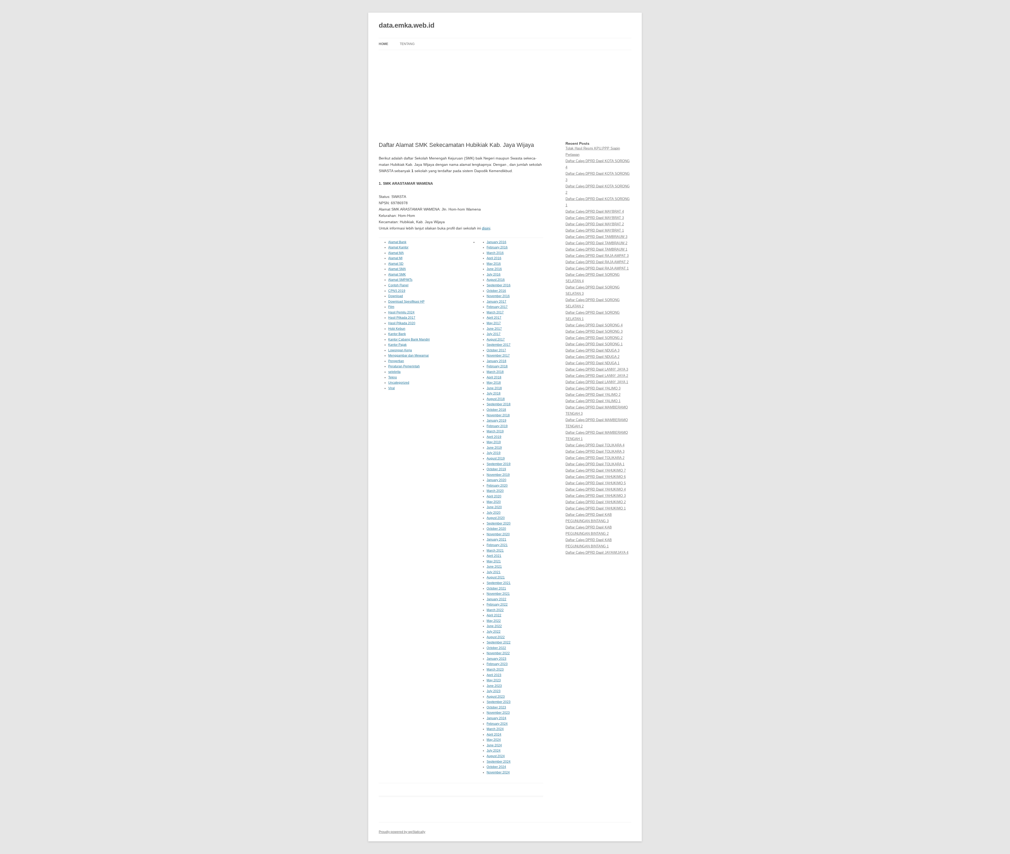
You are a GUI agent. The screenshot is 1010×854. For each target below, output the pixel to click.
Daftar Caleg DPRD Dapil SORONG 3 (594, 331)
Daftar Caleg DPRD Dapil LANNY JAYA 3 (596, 369)
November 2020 (498, 534)
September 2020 (499, 523)
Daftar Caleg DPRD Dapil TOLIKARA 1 (594, 464)
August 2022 (496, 637)
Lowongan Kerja (400, 350)
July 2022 (494, 631)
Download (395, 296)
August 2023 (496, 696)
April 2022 (494, 615)
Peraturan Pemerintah (404, 366)
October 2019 (496, 469)
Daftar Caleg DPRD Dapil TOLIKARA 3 (594, 451)
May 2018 (494, 382)
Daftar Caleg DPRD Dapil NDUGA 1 (592, 363)
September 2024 (499, 761)
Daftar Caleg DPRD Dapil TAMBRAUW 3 (596, 237)
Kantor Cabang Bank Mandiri (409, 339)
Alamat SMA (397, 269)
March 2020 (495, 491)
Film (391, 307)
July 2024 (494, 750)
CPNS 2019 (396, 291)
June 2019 (494, 448)
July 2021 (494, 572)
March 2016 (495, 253)
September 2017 (499, 345)
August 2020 (496, 518)
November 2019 (498, 475)
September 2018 (499, 404)
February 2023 (497, 664)
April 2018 (494, 377)
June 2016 (494, 269)
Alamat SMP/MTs (400, 280)
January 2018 (496, 361)
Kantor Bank (397, 334)
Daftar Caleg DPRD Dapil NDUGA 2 (592, 357)
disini (486, 228)
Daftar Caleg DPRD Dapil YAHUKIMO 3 (595, 496)
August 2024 (496, 756)
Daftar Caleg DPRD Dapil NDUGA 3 (592, 350)
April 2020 (494, 496)
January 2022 (496, 599)
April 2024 (494, 734)
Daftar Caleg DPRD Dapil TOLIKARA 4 (594, 445)
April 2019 (494, 437)
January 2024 (496, 718)
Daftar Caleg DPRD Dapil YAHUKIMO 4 (595, 489)
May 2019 (494, 442)
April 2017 (494, 317)
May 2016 (494, 264)
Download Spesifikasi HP (406, 301)
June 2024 (494, 745)
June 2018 (494, 388)
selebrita (394, 372)
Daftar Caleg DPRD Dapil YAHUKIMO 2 (595, 502)
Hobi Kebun (396, 329)
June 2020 (494, 507)
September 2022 (499, 642)
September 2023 (499, 702)
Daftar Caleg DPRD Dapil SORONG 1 (594, 344)
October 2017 (496, 350)
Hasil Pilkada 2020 (401, 323)
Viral (391, 388)
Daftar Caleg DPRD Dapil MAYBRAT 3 (594, 218)
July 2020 (494, 513)
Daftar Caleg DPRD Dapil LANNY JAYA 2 (596, 376)
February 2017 (497, 307)
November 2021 (498, 594)
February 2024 (497, 724)
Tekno (392, 377)
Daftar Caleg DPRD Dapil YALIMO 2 (592, 395)
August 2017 (496, 339)
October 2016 (496, 291)
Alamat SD (395, 264)
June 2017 (494, 329)
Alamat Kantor (398, 247)
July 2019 (494, 453)
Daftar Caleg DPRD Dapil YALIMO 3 (592, 388)
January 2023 (496, 659)
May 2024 (494, 740)
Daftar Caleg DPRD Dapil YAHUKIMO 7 (595, 470)
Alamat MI (395, 258)
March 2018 (495, 372)
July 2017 (494, 334)
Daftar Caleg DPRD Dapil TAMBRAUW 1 (596, 249)
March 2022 (495, 610)
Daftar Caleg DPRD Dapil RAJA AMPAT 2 (597, 262)
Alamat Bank (397, 242)
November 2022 (498, 653)
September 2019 (499, 464)
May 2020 (494, 502)
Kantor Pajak (397, 345)
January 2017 (496, 301)
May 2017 (494, 323)
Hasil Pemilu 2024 (401, 312)
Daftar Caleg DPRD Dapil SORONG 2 (594, 338)
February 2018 (497, 366)
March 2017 (495, 312)
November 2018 (498, 415)
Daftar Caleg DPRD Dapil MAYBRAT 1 (594, 230)
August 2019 (496, 458)
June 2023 (494, 686)
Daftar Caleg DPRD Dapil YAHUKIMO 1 (595, 508)
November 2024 (498, 772)
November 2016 (498, 296)
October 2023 (496, 707)
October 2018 (496, 410)
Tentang (407, 44)
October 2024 (496, 767)
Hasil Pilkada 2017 (401, 317)
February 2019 (497, 426)
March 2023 (495, 669)
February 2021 (497, 545)
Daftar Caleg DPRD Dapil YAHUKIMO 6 (595, 477)
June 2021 (494, 566)
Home (383, 44)
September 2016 (499, 285)
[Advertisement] (505, 96)
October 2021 (496, 588)
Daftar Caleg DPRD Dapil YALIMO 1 (592, 401)
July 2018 (494, 393)
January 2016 (496, 242)
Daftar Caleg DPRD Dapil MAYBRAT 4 (594, 211)
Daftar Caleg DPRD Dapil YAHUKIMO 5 (595, 483)
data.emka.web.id (407, 25)
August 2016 (496, 280)
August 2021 (496, 577)
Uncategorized (398, 382)
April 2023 (494, 675)
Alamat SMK (397, 274)
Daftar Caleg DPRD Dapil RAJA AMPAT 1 (597, 268)
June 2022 (494, 626)
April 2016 (494, 258)
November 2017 (498, 355)
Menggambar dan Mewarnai (408, 355)
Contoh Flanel (398, 285)
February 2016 (497, 247)
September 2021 (499, 583)
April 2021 (494, 556)
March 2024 (495, 729)
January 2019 (496, 420)
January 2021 (496, 539)
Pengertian (396, 361)
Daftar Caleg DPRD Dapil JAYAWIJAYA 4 (596, 553)
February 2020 (497, 485)
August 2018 (496, 399)
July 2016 (494, 274)
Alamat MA (396, 253)
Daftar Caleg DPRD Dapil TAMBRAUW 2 (596, 243)
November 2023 (498, 713)
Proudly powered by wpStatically (402, 832)
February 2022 (497, 604)
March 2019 (495, 431)
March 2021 (495, 550)
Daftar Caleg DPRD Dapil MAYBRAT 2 (594, 224)
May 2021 (494, 561)
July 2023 (494, 691)
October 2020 (496, 529)
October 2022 (496, 648)
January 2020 (496, 480)
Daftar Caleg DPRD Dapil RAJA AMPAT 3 (597, 256)
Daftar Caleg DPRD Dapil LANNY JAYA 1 (596, 382)
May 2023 (494, 680)
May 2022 (494, 621)
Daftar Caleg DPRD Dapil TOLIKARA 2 (594, 458)
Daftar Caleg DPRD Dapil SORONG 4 (594, 325)
